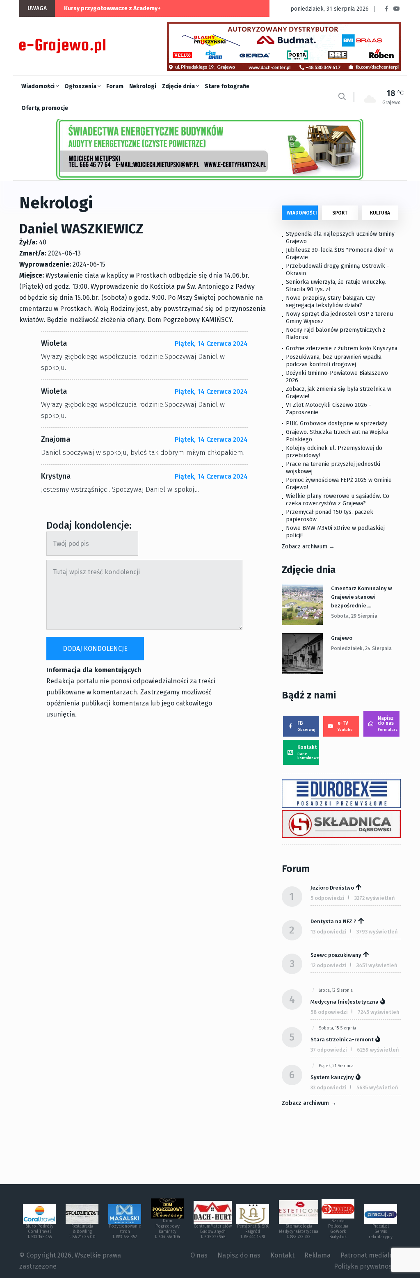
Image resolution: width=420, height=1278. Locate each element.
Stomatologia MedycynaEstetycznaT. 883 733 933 (298, 1231)
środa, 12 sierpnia (336, 990)
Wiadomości (38, 86)
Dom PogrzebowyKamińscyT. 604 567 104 (167, 1229)
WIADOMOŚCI (302, 213)
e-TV (345, 726)
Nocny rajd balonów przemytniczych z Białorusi (336, 333)
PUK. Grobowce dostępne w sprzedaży (336, 423)
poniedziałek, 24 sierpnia (361, 648)
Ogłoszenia (81, 86)
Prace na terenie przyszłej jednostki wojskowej (333, 468)
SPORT (339, 213)
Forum (114, 86)
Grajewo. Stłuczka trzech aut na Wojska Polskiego (337, 436)
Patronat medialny (368, 1255)
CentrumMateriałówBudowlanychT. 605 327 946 (213, 1231)
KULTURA (380, 213)
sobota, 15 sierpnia (337, 1028)
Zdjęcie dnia (179, 86)
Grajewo (341, 638)
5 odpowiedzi (327, 898)
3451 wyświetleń (376, 965)
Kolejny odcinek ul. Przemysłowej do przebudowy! (334, 452)
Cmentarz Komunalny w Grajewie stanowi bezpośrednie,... (361, 597)
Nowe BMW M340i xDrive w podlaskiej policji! (335, 532)
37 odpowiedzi (328, 1050)
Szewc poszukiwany (335, 955)
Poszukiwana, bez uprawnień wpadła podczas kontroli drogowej (333, 361)
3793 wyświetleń (377, 932)
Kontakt (308, 752)
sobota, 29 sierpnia (354, 616)
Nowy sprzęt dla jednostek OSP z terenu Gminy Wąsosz (339, 317)
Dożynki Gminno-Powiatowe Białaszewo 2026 (337, 377)
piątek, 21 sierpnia (336, 1065)
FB (306, 726)
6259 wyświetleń (378, 1050)
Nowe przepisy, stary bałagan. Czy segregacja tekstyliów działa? (330, 301)
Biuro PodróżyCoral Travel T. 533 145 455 (39, 1231)
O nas (199, 1255)
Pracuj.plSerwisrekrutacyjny (381, 1231)
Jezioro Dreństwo (332, 888)
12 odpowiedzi (328, 965)
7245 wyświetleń (378, 1012)
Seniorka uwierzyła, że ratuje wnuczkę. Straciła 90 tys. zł (336, 285)
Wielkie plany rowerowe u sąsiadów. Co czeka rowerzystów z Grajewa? (337, 500)
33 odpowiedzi (328, 1087)
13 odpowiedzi (328, 932)
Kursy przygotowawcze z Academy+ (112, 8)
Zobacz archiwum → (308, 546)
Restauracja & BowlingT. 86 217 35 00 (82, 1231)
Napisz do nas (387, 723)
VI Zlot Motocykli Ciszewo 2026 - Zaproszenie (328, 409)
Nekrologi (142, 86)
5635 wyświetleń (377, 1087)
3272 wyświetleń (374, 898)
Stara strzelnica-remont (342, 1039)
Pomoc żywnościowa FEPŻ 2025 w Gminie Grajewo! (339, 484)
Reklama (317, 1255)
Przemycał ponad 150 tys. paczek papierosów (329, 516)
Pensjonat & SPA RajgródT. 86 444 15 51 (253, 1231)
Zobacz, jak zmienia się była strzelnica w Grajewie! (338, 393)
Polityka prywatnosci (365, 1266)
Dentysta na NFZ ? (333, 921)
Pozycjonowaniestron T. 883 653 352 (125, 1231)
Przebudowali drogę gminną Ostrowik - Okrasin (337, 269)
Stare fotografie (227, 86)
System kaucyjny (332, 1077)
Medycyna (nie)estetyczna (344, 1002)
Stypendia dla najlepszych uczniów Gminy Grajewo (340, 237)
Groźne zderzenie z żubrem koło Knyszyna (341, 348)
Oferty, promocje (44, 108)
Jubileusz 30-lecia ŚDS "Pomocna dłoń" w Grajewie (339, 253)
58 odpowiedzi (329, 1012)
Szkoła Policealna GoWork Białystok (338, 1229)
